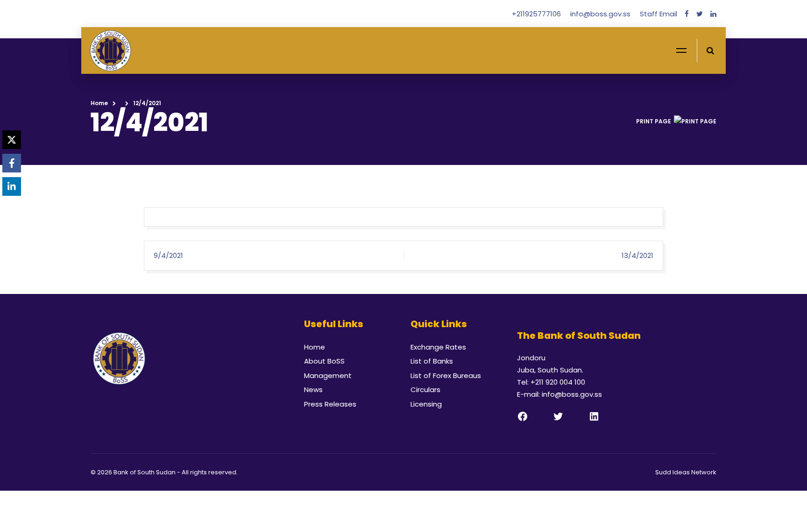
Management (328, 375)
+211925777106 (537, 14)
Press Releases (330, 404)
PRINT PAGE (653, 121)
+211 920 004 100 (558, 382)
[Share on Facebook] (11, 163)
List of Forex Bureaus (446, 375)
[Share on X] (11, 139)
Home (99, 103)
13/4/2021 (637, 255)
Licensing (426, 404)
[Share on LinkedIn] (11, 186)
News (313, 389)
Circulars (425, 389)
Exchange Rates (438, 347)
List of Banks (432, 361)
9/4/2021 (168, 255)
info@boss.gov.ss (601, 14)
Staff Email (658, 14)
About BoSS (324, 361)
